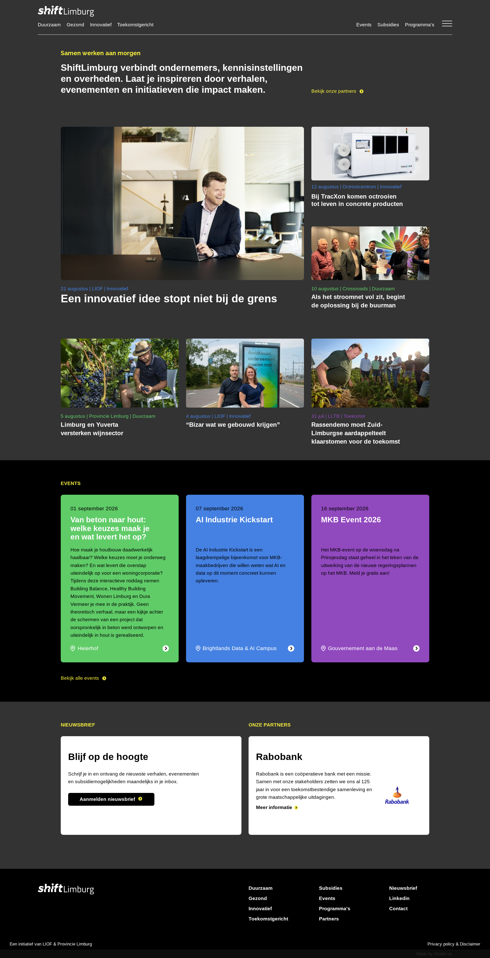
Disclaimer (470, 944)
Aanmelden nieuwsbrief (108, 799)
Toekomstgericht (135, 24)
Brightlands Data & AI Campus (240, 648)
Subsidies (388, 24)
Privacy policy (441, 944)
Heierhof (88, 648)
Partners (329, 918)
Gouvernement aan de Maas (363, 648)
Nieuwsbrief (403, 888)
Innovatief (101, 24)
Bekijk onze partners (334, 91)
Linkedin (399, 898)
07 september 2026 (219, 508)
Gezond (75, 24)
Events (364, 24)
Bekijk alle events (80, 678)
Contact (398, 908)
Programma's (419, 24)
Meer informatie (274, 815)
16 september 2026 (345, 508)
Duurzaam (49, 24)
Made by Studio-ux (434, 953)
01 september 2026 (94, 508)
